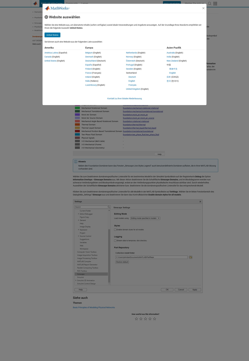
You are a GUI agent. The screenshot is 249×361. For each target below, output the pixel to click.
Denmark (89, 57)
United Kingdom (133, 89)
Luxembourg (91, 85)
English (132, 81)
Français (132, 85)
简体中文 (173, 69)
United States (50, 61)
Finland (88, 69)
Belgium (89, 53)
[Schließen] (203, 8)
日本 (169, 77)
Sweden (129, 69)
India (169, 57)
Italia (87, 81)
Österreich (130, 61)
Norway (129, 57)
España (88, 65)
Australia (171, 53)
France (88, 73)
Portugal (130, 65)
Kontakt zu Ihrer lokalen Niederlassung (124, 98)
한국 (169, 81)
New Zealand (172, 61)
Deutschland (91, 61)
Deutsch (132, 77)
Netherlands (131, 53)
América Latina (51, 53)
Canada (48, 57)
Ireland (88, 77)
